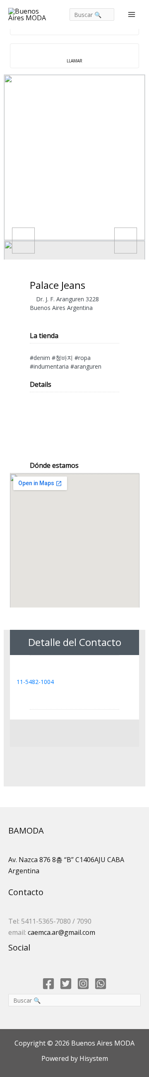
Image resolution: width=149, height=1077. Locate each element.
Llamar (74, 61)
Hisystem (93, 1058)
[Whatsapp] (100, 983)
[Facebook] (48, 983)
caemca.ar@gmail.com (61, 932)
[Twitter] (66, 983)
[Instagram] (83, 983)
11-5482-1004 (35, 682)
